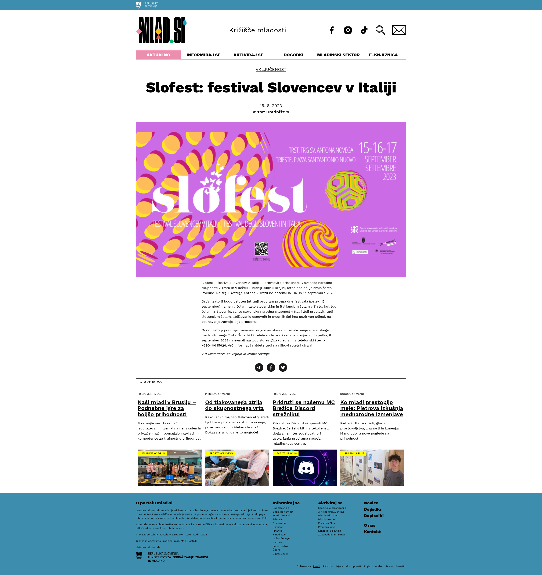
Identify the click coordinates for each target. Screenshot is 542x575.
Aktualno (159, 55)
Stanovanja (279, 523)
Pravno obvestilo (396, 566)
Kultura (277, 542)
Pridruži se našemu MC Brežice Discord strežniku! (304, 408)
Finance (277, 530)
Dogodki (293, 54)
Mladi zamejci (281, 515)
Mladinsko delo (153, 453)
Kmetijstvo (279, 534)
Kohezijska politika (329, 530)
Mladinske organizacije (332, 507)
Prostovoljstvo (221, 453)
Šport (276, 549)
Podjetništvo (280, 546)
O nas (370, 525)
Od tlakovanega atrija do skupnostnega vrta (234, 405)
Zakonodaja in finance (332, 534)
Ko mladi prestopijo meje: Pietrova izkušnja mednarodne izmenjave (371, 408)
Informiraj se (203, 55)
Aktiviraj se (248, 55)
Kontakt (372, 531)
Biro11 (316, 566)
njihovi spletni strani (295, 345)
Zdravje (277, 519)
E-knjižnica (383, 54)
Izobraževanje (281, 538)
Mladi (158, 393)
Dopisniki (374, 515)
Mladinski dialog (328, 515)
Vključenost (271, 69)
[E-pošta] (399, 30)
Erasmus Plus (354, 453)
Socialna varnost (283, 511)
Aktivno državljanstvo (331, 511)
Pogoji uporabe (373, 566)
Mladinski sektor (338, 55)
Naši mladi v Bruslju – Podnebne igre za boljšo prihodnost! (167, 408)
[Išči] (380, 30)
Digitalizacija (287, 453)
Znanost (278, 526)
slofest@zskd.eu (273, 340)
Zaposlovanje (281, 507)
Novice (371, 502)
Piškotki (328, 566)
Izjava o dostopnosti (348, 566)
